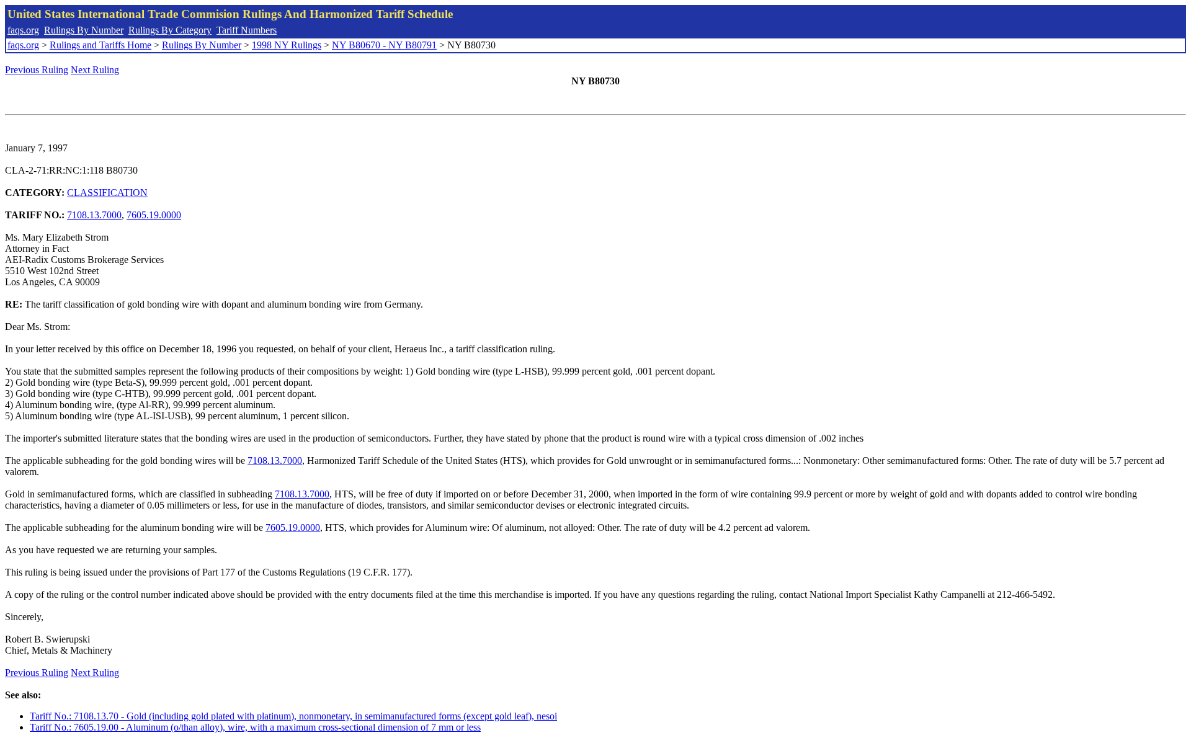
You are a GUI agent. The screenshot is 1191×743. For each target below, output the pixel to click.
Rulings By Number (83, 30)
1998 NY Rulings (286, 45)
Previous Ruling (36, 70)
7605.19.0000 (154, 215)
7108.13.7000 (94, 215)
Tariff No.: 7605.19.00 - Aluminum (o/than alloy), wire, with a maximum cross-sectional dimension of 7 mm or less (255, 727)
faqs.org (23, 30)
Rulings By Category (170, 30)
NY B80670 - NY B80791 (384, 45)
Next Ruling (95, 70)
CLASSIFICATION (107, 192)
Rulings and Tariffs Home (100, 45)
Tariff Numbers (246, 30)
